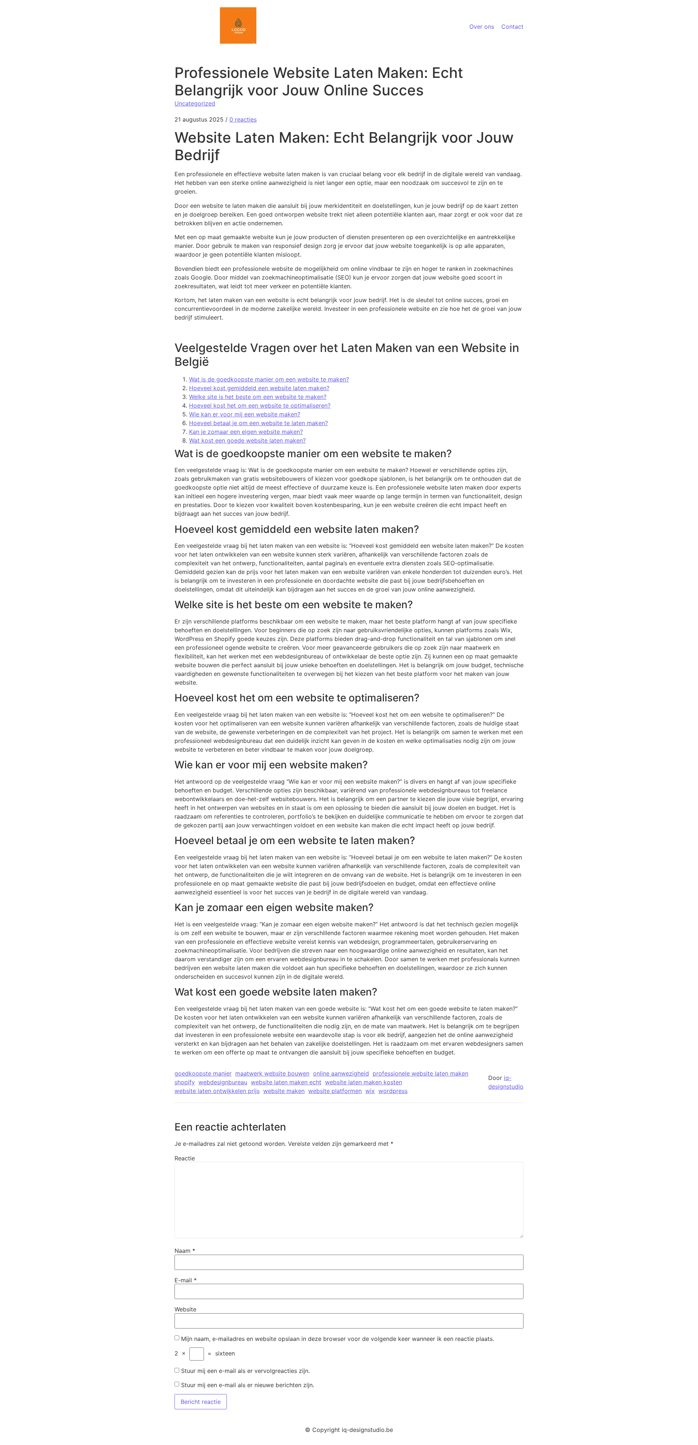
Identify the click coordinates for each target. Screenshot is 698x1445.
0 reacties (243, 119)
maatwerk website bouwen (272, 1073)
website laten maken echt (286, 1082)
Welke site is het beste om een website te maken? (257, 396)
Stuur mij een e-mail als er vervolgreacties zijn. (245, 1371)
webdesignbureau (222, 1082)
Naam (184, 1251)
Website (185, 1309)
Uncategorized (194, 103)
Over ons (481, 26)
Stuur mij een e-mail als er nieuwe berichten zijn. (247, 1385)
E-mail (185, 1280)
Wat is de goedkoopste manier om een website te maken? (269, 379)
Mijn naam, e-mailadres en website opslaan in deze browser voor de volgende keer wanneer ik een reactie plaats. (337, 1339)
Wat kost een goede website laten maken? (247, 440)
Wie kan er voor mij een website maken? (244, 414)
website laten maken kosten (363, 1082)
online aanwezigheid (341, 1073)
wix (370, 1090)
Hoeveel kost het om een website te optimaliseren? (259, 405)
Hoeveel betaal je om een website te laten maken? (258, 423)
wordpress (393, 1090)
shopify (184, 1082)
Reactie (184, 1158)
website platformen (335, 1090)
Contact (512, 26)
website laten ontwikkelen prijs (217, 1090)
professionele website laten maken (420, 1073)
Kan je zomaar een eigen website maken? (246, 431)
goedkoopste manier (203, 1073)
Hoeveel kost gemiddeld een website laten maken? (259, 388)
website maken (284, 1090)
